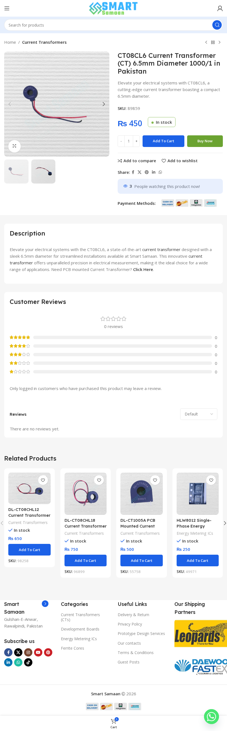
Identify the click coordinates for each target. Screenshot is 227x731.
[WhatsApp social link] (160, 172)
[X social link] (139, 172)
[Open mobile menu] (6, 8)
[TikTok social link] (28, 662)
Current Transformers (44, 42)
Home (10, 42)
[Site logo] (113, 8)
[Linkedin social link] (153, 172)
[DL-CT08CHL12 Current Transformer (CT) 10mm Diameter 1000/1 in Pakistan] (29, 488)
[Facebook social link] (133, 172)
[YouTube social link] (38, 652)
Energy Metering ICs (195, 533)
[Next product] (219, 42)
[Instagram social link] (28, 652)
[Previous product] (206, 42)
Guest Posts (129, 662)
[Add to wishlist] (43, 480)
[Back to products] (213, 42)
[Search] (217, 25)
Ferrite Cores (72, 648)
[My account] (220, 8)
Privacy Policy (130, 624)
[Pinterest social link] (146, 172)
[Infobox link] (26, 608)
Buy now (205, 140)
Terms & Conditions (136, 652)
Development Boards (80, 629)
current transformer (161, 249)
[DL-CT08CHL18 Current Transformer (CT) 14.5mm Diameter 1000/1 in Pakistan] (86, 493)
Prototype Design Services (141, 633)
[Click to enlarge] (14, 146)
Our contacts (129, 643)
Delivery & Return (133, 614)
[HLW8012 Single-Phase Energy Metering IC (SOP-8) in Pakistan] (198, 493)
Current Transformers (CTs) (80, 617)
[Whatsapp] (211, 716)
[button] (9, 104)
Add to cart (163, 140)
